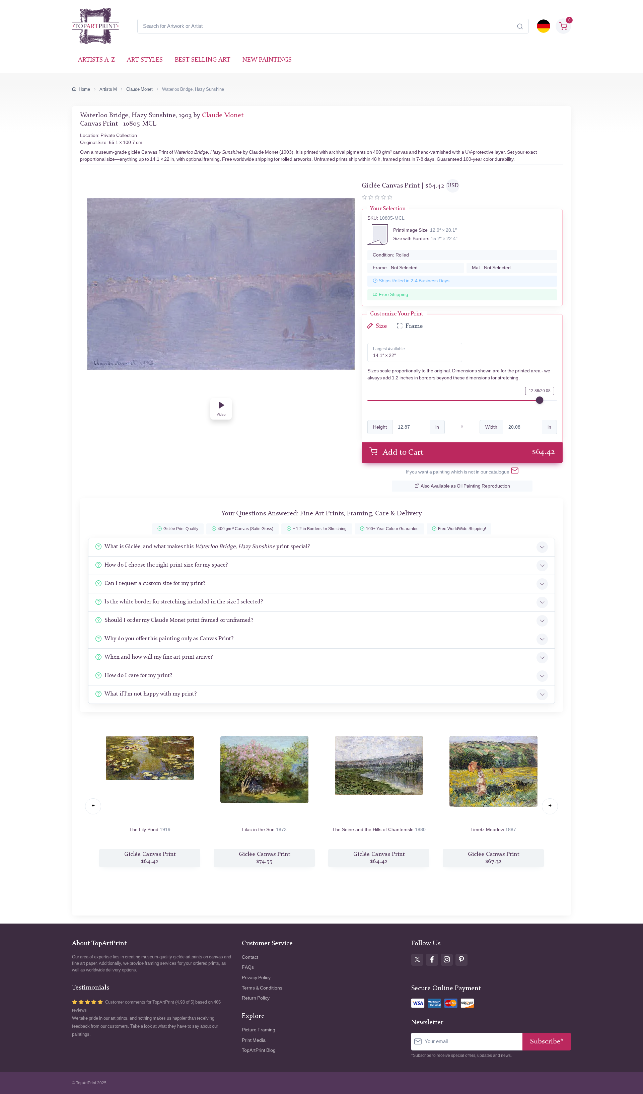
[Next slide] (550, 806)
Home (84, 89)
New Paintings (267, 60)
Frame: (395, 268)
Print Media (254, 1040)
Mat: (491, 268)
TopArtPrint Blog (259, 1050)
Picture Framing (258, 1030)
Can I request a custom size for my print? (154, 583)
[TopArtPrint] (95, 26)
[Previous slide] (93, 806)
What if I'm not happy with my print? (150, 694)
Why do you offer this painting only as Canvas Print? (168, 639)
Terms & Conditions (262, 988)
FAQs (248, 967)
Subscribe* (546, 1041)
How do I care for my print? (138, 675)
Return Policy (256, 998)
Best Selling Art (202, 60)
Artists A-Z (96, 60)
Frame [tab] (414, 326)
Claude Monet (139, 89)
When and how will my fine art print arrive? (158, 657)
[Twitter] (417, 960)
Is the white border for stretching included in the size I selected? (183, 602)
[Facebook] (432, 960)
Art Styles (145, 60)
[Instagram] (447, 960)
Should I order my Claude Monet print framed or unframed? (178, 620)
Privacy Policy (256, 977)
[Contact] (515, 472)
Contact (250, 957)
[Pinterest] (461, 960)
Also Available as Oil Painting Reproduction (465, 486)
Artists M (108, 89)
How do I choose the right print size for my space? (166, 565)
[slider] (539, 400)
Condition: (391, 255)
